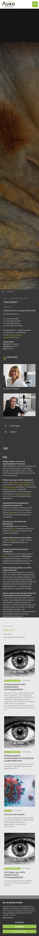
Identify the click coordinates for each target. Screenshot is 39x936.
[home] (8, 4)
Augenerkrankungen (22, 494)
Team (13, 528)
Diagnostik (12, 489)
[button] (35, 4)
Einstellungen (19, 922)
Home (3, 291)
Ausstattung (13, 540)
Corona (8, 810)
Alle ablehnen (19, 926)
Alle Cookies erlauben (19, 931)
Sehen (5, 556)
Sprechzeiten (14, 512)
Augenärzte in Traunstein (18, 482)
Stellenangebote (12, 680)
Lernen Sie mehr (8, 917)
